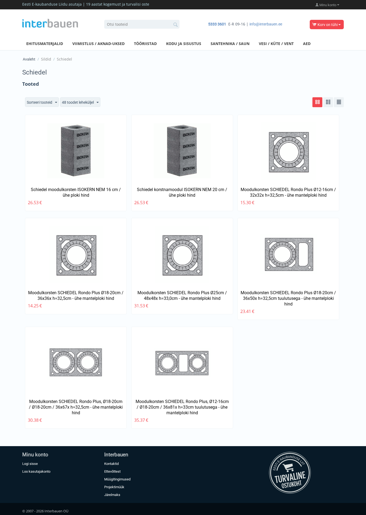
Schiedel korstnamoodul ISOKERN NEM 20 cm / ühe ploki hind (182, 192)
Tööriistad (145, 43)
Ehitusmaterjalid (44, 43)
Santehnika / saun (230, 43)
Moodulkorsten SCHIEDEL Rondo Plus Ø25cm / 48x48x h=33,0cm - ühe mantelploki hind (182, 295)
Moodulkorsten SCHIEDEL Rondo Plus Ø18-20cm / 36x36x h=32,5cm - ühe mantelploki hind (76, 295)
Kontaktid (111, 464)
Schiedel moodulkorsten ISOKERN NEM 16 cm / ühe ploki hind (76, 192)
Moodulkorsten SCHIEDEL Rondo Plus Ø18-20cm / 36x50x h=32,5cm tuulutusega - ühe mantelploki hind (288, 298)
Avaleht (29, 59)
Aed (307, 43)
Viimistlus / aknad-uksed (98, 43)
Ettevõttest (112, 471)
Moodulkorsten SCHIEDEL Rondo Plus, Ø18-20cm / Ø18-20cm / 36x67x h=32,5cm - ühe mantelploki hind (76, 407)
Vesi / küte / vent (276, 43)
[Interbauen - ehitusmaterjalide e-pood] (50, 23)
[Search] (175, 24)
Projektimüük (114, 487)
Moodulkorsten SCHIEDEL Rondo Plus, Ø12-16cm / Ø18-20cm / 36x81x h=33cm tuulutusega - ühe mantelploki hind (182, 407)
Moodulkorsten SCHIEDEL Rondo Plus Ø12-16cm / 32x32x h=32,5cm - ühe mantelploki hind (288, 192)
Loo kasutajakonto (36, 471)
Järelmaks (112, 495)
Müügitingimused (117, 479)
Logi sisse (30, 464)
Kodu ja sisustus (183, 43)
